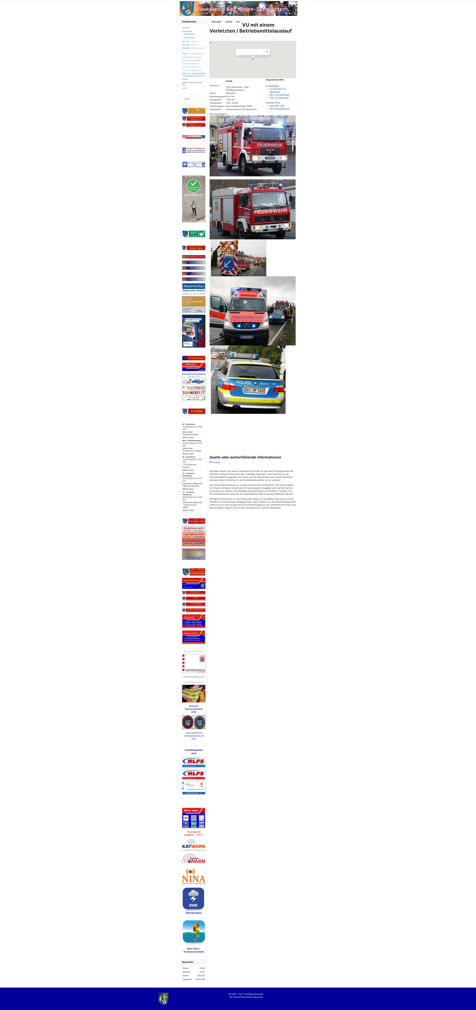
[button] (253, 58)
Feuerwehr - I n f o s (189, 45)
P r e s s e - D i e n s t (190, 64)
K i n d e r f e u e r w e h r (191, 60)
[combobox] (193, 99)
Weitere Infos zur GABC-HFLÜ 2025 (193, 676)
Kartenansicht (189, 34)
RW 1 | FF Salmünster (279, 94)
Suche (184, 88)
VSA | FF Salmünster (279, 97)
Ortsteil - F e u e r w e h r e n (193, 54)
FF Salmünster (272, 86)
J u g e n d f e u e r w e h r (192, 57)
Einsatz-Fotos (189, 37)
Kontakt (185, 79)
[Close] (267, 52)
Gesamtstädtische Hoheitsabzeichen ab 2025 (194, 735)
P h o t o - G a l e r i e (190, 67)
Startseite (185, 28)
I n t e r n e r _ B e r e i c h (192, 70)
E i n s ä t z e (187, 31)
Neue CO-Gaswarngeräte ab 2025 (194, 709)
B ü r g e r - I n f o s (189, 41)
